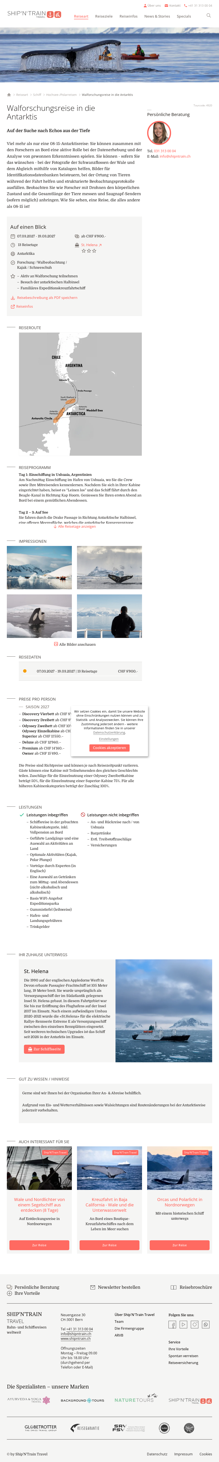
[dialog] (109, 731)
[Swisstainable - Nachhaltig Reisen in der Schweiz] (189, 1428)
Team (119, 1321)
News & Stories (157, 16)
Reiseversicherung (183, 1362)
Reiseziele (104, 16)
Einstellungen (109, 739)
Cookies (206, 1454)
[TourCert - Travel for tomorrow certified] (164, 1428)
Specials (184, 16)
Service (174, 1342)
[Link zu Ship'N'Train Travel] (190, 1400)
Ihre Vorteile (179, 1349)
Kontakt (175, 5)
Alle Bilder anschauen (77, 645)
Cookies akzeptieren (109, 747)
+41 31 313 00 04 (200, 5)
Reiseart (81, 16)
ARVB (119, 1335)
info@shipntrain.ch (175, 156)
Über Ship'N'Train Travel (134, 1314)
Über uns (154, 5)
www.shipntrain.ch (76, 1338)
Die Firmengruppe (129, 1328)
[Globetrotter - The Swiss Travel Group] (41, 1428)
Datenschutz (157, 1454)
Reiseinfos (129, 16)
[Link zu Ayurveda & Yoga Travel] (28, 1400)
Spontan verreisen (183, 1355)
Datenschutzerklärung (109, 732)
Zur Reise (39, 1245)
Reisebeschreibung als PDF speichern (47, 297)
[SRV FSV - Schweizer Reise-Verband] (129, 1428)
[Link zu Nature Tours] (136, 1397)
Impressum (183, 1454)
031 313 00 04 (165, 151)
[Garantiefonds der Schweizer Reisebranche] (84, 1428)
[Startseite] (37, 13)
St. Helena (89, 245)
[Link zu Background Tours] (82, 1400)
